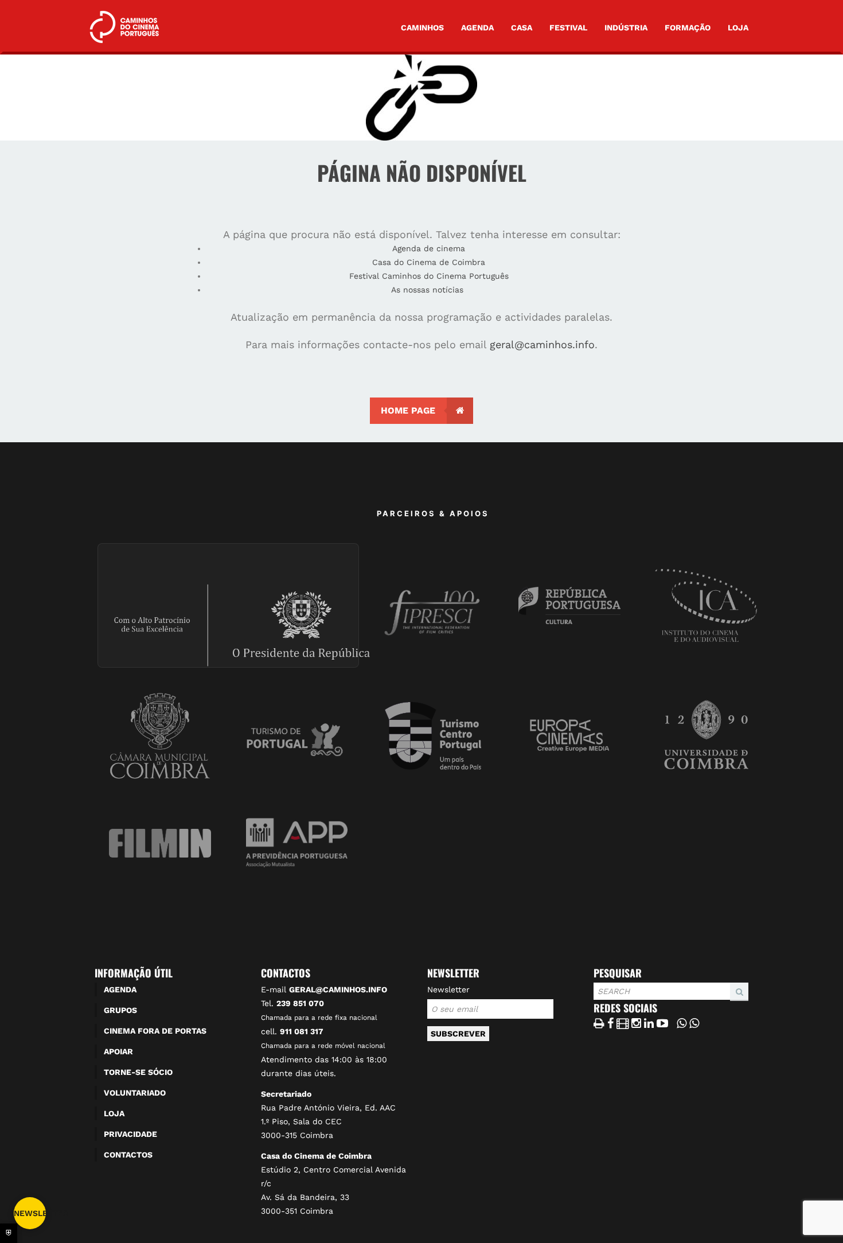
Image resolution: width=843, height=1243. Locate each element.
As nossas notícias (428, 289)
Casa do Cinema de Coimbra (428, 262)
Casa (521, 27)
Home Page (408, 410)
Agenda (477, 27)
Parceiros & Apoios (433, 513)
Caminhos (422, 27)
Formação (688, 27)
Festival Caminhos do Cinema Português (429, 275)
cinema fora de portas (155, 1030)
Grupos (120, 1010)
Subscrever (458, 1033)
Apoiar (118, 1051)
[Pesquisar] (597, 1000)
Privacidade (130, 1134)
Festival (568, 27)
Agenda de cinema (428, 248)
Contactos (128, 1154)
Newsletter (448, 989)
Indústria (625, 27)
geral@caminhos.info (542, 344)
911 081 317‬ (301, 1031)
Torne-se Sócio (138, 1072)
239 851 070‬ (300, 1003)
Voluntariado (135, 1092)
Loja (738, 27)
